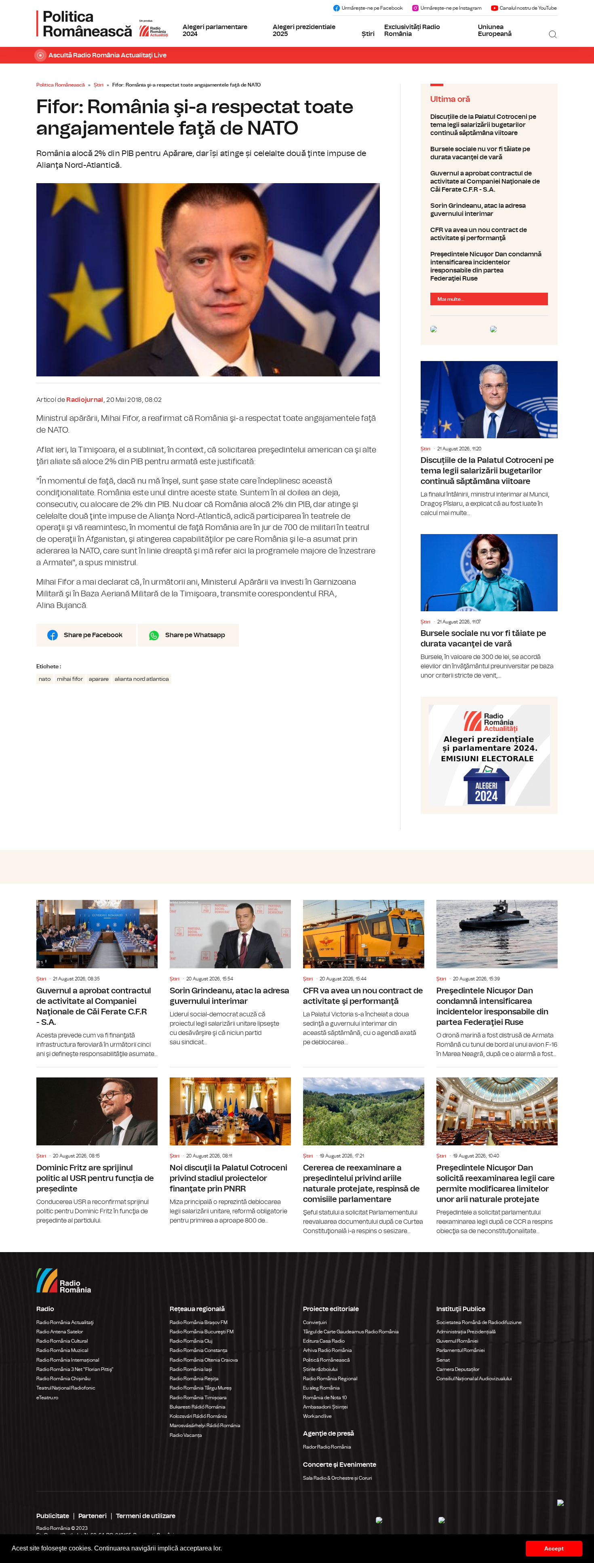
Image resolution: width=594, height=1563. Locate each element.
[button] (224, 1549)
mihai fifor (70, 679)
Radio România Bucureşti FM (202, 1331)
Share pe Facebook (93, 635)
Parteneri (92, 1516)
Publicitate (52, 1516)
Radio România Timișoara (198, 1397)
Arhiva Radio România (327, 1350)
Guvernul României (457, 1341)
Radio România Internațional (67, 1360)
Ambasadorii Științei (325, 1407)
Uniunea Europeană (495, 31)
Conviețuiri (315, 1322)
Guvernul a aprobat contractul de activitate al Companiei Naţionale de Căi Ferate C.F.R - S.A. (489, 181)
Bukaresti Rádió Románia (197, 1407)
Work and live (317, 1416)
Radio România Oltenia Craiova (204, 1360)
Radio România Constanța (198, 1350)
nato (45, 679)
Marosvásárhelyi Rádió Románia (205, 1425)
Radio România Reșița (194, 1378)
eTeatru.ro (47, 1397)
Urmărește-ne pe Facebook (372, 8)
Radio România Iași (191, 1369)
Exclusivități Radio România (412, 31)
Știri (368, 34)
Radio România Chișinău (63, 1378)
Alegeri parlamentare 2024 (215, 31)
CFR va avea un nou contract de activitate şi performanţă (489, 234)
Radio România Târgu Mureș (201, 1388)
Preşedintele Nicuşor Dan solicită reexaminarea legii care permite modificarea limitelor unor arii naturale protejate (497, 1151)
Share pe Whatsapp (195, 635)
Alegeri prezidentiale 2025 (304, 31)
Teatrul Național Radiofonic (65, 1388)
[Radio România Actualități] (102, 23)
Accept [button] (554, 1548)
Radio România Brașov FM (198, 1322)
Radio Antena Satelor (59, 1331)
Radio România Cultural (62, 1341)
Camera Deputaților (457, 1369)
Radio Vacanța (186, 1435)
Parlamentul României (460, 1350)
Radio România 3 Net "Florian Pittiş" (75, 1369)
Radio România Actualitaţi (65, 1322)
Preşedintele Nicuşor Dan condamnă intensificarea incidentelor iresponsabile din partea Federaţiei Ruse (489, 266)
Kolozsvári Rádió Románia (198, 1416)
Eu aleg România (321, 1388)
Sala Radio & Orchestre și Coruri (337, 1478)
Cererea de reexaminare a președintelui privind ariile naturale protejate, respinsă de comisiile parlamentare (363, 1151)
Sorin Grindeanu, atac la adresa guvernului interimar (489, 210)
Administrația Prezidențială (466, 1331)
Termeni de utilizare (145, 1516)
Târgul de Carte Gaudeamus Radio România (351, 1331)
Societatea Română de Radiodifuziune (479, 1322)
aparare (99, 679)
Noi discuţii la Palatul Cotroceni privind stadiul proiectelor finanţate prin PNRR (230, 1146)
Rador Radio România (327, 1447)
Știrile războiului (320, 1369)
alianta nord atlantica (142, 679)
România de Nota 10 (325, 1397)
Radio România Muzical (62, 1350)
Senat (443, 1360)
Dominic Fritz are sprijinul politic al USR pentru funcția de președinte (97, 1146)
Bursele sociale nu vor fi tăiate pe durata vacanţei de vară (489, 153)
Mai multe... (451, 299)
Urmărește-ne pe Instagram (451, 8)
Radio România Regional (330, 1378)
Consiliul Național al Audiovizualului (474, 1378)
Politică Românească (326, 1360)
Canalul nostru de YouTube (528, 8)
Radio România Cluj (191, 1341)
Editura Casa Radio (324, 1341)
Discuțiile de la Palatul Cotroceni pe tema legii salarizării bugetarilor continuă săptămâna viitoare (489, 125)
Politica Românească (60, 84)
